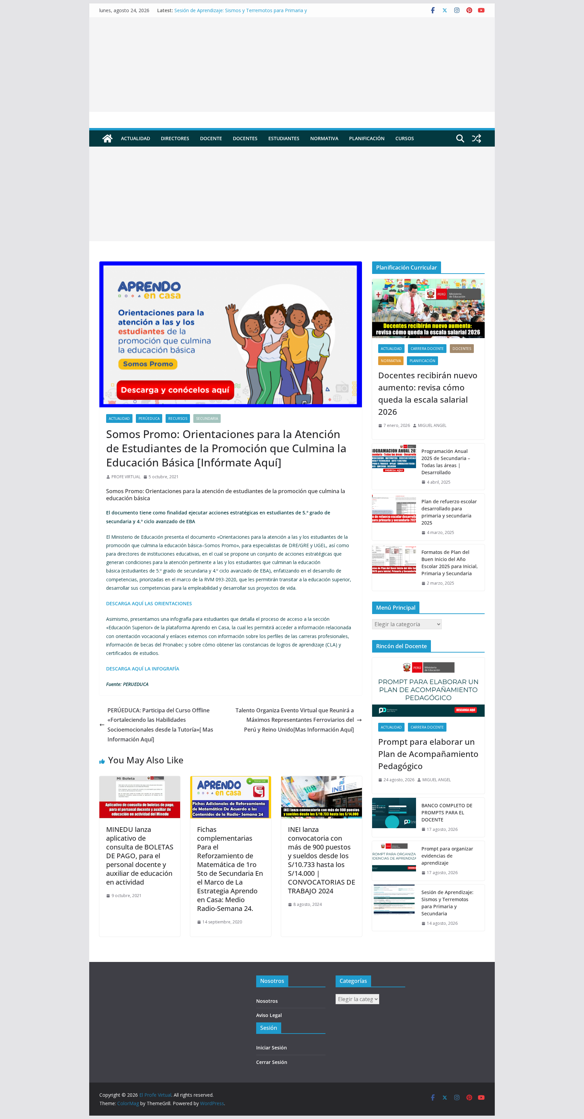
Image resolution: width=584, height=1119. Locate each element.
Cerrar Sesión (271, 1062)
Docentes (245, 138)
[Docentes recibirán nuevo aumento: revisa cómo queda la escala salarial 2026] (428, 308)
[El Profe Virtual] (107, 138)
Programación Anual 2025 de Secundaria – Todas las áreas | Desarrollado (445, 462)
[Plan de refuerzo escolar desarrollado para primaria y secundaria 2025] (394, 517)
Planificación (367, 138)
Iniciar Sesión (271, 1047)
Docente (211, 138)
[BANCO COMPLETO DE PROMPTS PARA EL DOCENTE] (394, 817)
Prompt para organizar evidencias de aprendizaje (447, 855)
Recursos (177, 418)
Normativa (324, 138)
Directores (175, 138)
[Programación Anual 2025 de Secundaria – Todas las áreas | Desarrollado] (394, 466)
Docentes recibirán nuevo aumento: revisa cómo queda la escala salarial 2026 (428, 393)
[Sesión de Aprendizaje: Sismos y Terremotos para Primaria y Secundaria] (394, 908)
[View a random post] (476, 138)
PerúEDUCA (149, 418)
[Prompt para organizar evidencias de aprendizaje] (394, 861)
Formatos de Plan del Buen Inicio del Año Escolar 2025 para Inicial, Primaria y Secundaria (449, 563)
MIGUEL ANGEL (432, 425)
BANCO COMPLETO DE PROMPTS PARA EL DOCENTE (446, 812)
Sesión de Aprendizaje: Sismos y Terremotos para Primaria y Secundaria (447, 903)
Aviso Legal (269, 1015)
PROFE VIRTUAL (126, 477)
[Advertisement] (292, 64)
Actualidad (135, 138)
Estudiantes (283, 138)
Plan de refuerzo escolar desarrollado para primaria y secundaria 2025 (449, 512)
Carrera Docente (427, 348)
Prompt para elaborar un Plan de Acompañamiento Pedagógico (428, 753)
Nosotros (267, 1001)
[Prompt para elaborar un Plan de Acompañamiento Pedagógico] (428, 687)
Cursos (404, 138)
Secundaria (207, 418)
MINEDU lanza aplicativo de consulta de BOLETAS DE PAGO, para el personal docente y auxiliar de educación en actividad (139, 856)
